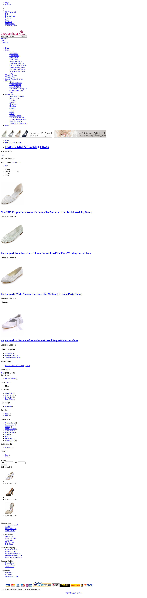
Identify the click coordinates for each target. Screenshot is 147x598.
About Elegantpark (11, 525)
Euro (7, 20)
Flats (2, 155)
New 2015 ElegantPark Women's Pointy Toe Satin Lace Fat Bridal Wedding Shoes (46, 212)
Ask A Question (10, 538)
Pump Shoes (13, 58)
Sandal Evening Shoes (12, 357)
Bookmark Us (10, 16)
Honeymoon (9, 432)
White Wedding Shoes (17, 71)
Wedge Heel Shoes (15, 61)
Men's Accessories (15, 121)
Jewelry (12, 100)
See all (9, 382)
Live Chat (4, 42)
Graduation (9, 431)
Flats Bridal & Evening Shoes (27, 147)
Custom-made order (12, 576)
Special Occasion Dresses (14, 79)
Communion (9, 425)
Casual (7, 427)
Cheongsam (9, 81)
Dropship (8, 574)
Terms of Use (9, 567)
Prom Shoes (13, 59)
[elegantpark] (13, 35)
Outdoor (8, 434)
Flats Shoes (13, 52)
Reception (8, 438)
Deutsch (8, 4)
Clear (3, 373)
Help (7, 14)
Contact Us (9, 536)
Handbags (12, 106)
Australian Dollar (11, 26)
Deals (7, 125)
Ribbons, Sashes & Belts (17, 119)
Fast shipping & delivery (13, 557)
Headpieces (13, 104)
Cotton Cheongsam (16, 90)
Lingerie (12, 108)
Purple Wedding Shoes (17, 67)
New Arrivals (15, 162)
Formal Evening (10, 429)
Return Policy (10, 563)
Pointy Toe (9, 397)
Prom (7, 436)
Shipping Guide (10, 551)
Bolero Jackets (14, 98)
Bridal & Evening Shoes (13, 142)
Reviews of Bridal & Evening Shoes (17, 366)
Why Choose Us (10, 529)
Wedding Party (10, 77)
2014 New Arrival (15, 83)
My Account (9, 542)
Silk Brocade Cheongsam (18, 89)
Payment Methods (11, 550)
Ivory (7, 414)
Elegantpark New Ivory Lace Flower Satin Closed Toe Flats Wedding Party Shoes (46, 253)
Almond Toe (9, 395)
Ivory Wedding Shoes (16, 63)
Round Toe (9, 399)
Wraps (11, 112)
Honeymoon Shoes (11, 355)
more (11, 73)
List (6, 166)
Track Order (9, 540)
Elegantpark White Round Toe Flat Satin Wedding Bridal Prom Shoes (39, 340)
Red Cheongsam (15, 87)
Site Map (8, 527)
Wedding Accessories (16, 96)
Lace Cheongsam (15, 85)
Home (7, 48)
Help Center (9, 544)
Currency (8, 18)
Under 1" (8, 448)
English (7, 3)
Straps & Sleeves (15, 116)
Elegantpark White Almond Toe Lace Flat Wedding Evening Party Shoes (41, 293)
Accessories (9, 94)
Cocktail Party (10, 423)
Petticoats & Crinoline (16, 118)
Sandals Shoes (14, 56)
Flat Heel (8, 406)
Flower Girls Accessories (17, 123)
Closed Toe (9, 393)
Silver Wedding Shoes (17, 69)
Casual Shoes (9, 353)
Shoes (7, 50)
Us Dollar (8, 22)
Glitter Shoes (13, 54)
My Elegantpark (10, 12)
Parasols (12, 110)
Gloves (11, 114)
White (7, 416)
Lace (7, 455)
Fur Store (12, 102)
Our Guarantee (10, 531)
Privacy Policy (10, 565)
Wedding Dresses (11, 75)
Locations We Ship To (12, 553)
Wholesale (8, 572)
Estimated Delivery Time (13, 555)
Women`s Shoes (10, 379)
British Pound (10, 24)
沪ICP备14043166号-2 (73, 593)
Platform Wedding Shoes (17, 65)
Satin (7, 457)
